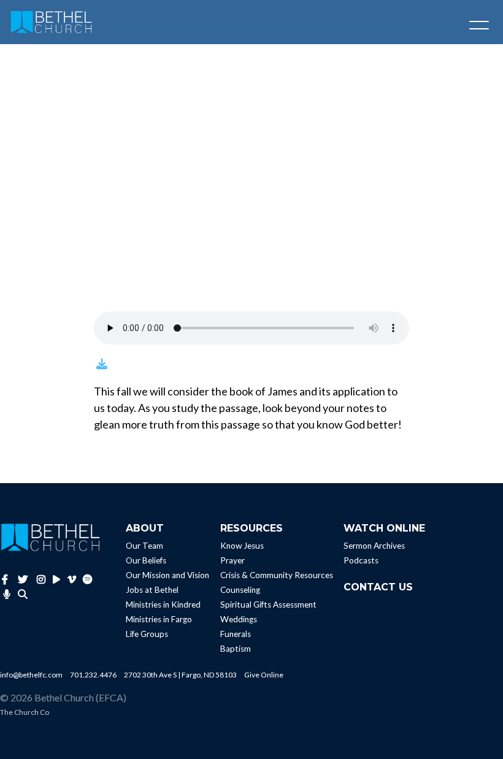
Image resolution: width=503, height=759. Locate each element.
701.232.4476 (93, 674)
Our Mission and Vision (167, 575)
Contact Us (378, 587)
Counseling (240, 590)
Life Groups (147, 634)
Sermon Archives (374, 546)
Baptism (235, 649)
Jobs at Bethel (152, 590)
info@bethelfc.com (31, 674)
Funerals (235, 634)
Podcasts (361, 560)
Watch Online (384, 528)
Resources (251, 528)
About (145, 528)
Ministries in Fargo (159, 619)
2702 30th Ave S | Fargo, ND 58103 (180, 674)
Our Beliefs (146, 560)
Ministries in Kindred (163, 604)
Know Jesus (242, 546)
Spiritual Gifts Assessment (268, 604)
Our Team (144, 546)
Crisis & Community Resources (276, 575)
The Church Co (24, 712)
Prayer (232, 560)
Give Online (263, 674)
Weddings (238, 619)
